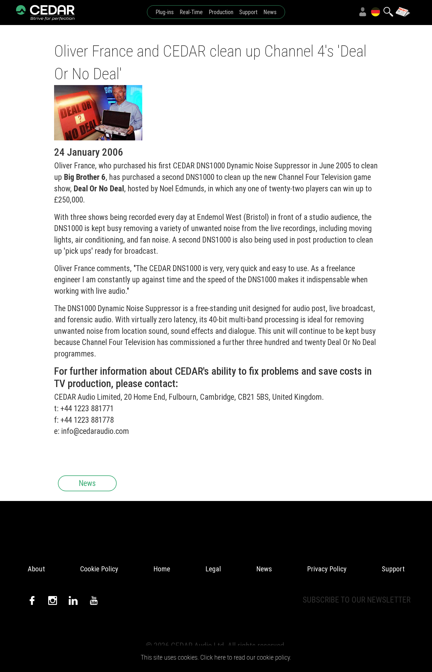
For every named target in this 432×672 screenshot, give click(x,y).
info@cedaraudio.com (95, 431)
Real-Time (191, 12)
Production (221, 12)
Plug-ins (164, 12)
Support (248, 12)
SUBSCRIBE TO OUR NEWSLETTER (357, 600)
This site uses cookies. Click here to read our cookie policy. (216, 657)
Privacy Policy (326, 569)
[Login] (362, 12)
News (270, 12)
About (36, 569)
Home (161, 569)
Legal (213, 569)
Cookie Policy (99, 569)
